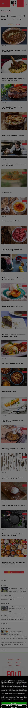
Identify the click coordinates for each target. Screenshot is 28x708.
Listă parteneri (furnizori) (4, 700)
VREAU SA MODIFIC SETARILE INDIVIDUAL (14, 705)
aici (1, 689)
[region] (14, 692)
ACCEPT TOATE (14, 703)
